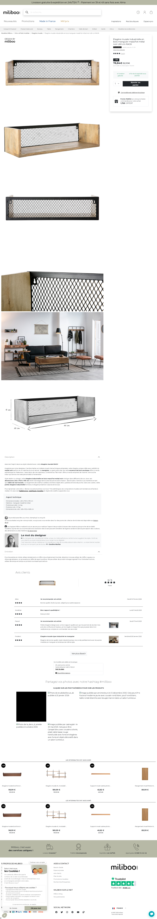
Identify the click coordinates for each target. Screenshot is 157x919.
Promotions (28, 21)
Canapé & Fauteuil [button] (10, 29)
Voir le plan (59, 669)
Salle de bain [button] (83, 29)
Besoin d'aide (58, 867)
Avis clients (57, 873)
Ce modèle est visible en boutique (133, 92)
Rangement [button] (59, 29)
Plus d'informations (63, 673)
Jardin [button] (103, 29)
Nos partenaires (59, 897)
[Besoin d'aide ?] (151, 914)
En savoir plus (32, 531)
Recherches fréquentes (62, 882)
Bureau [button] (40, 29)
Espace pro (148, 21)
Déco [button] (112, 29)
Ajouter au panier (135, 83)
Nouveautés (10, 21)
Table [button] (49, 29)
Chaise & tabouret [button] (27, 29)
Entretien (9, 552)
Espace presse (59, 870)
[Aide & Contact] (138, 12)
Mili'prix (65, 21)
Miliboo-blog (58, 894)
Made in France (47, 21)
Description (9, 457)
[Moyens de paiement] (26, 912)
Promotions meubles (61, 879)
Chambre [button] (71, 29)
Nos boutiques (132, 21)
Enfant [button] (94, 29)
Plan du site (58, 876)
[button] (31, 706)
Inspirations (116, 21)
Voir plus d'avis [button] (78, 654)
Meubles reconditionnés (126, 29)
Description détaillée (119, 50)
